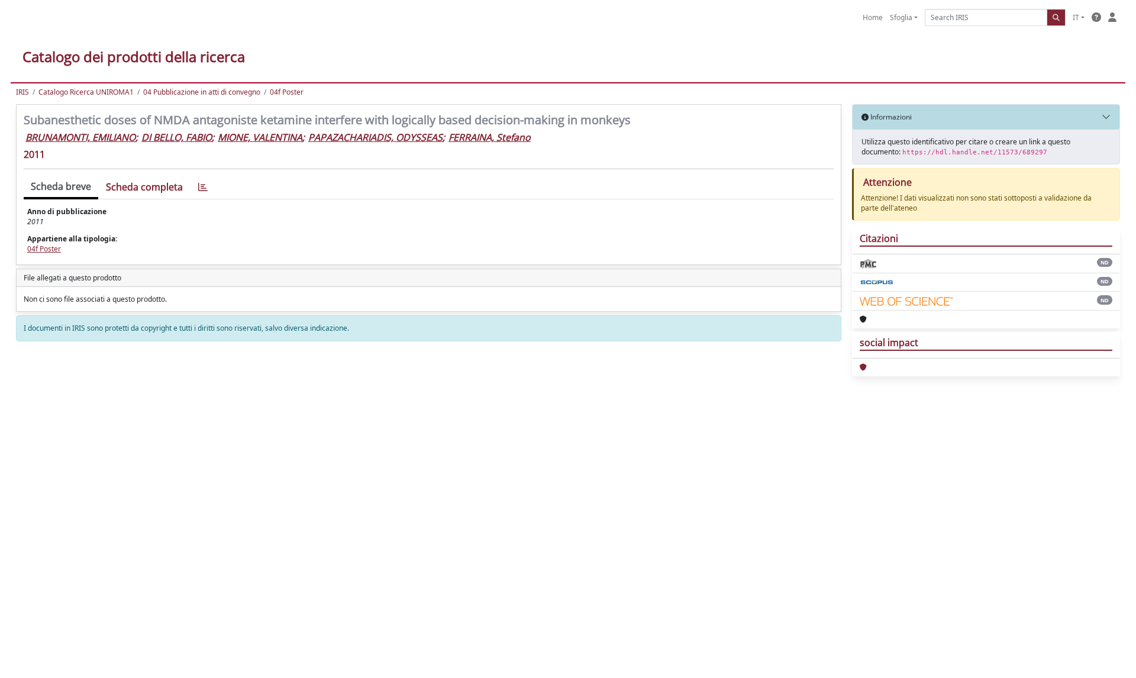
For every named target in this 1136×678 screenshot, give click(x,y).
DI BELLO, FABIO (176, 137)
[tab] (203, 187)
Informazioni (890, 117)
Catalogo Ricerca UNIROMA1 (86, 92)
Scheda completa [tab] (144, 186)
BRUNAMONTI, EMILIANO (80, 137)
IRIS (22, 92)
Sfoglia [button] (901, 17)
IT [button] (1076, 17)
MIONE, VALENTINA (260, 137)
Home (873, 17)
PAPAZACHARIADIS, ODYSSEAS (375, 137)
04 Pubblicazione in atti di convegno (201, 92)
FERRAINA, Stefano (489, 137)
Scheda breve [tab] (61, 186)
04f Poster (287, 92)
